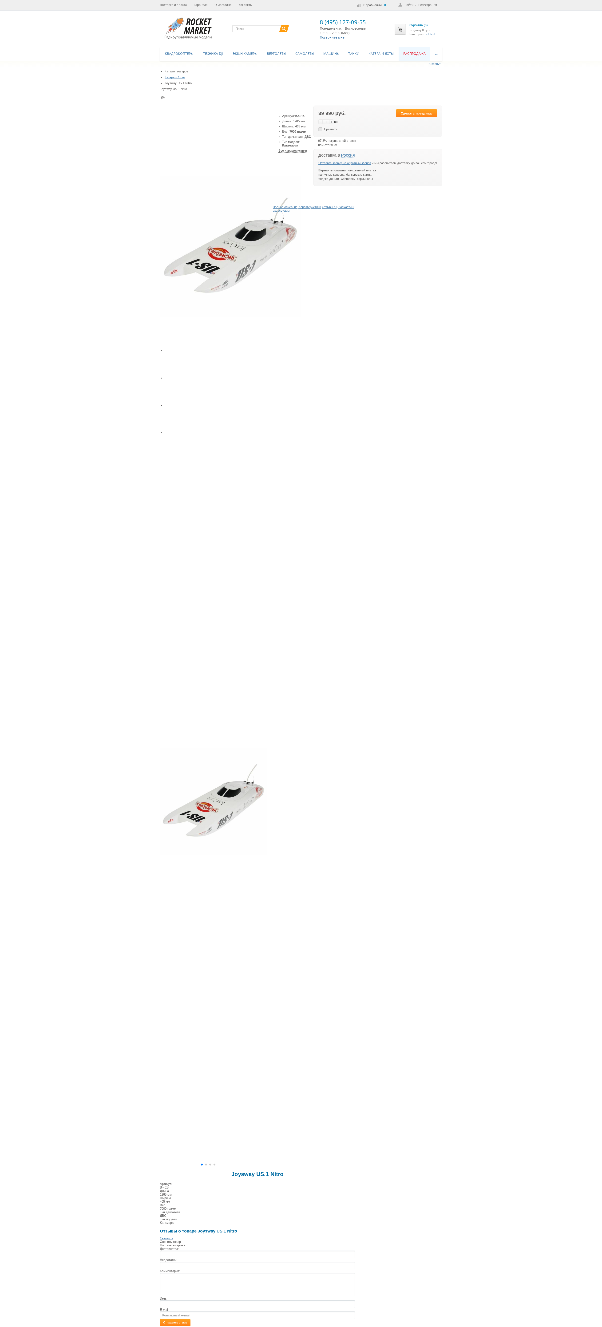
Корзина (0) (418, 25)
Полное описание (285, 207)
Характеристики (309, 207)
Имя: (163, 1298)
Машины (331, 53)
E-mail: (165, 1309)
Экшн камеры (245, 53)
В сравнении (372, 5)
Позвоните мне (332, 37)
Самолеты (304, 53)
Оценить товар (170, 1242)
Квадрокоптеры (179, 53)
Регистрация (427, 5)
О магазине (222, 5)
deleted (430, 34)
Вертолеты (276, 53)
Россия (348, 155)
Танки (353, 53)
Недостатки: (168, 1260)
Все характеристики (292, 150)
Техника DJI (213, 53)
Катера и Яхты (381, 53)
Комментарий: (170, 1271)
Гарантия (200, 5)
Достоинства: (169, 1249)
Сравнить (330, 129)
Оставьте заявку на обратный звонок (344, 163)
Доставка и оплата (173, 5)
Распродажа (414, 53)
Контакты (245, 5)
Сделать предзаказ (416, 113)
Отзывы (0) (329, 207)
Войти (408, 5)
